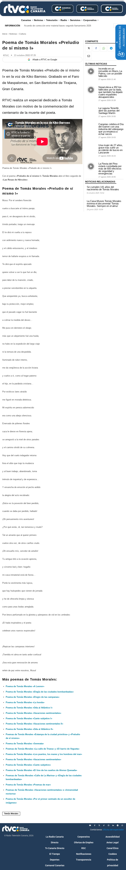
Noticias (13, 34)
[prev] (115, 26)
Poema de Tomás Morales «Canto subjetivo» (28, 765)
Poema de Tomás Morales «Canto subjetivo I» (29, 718)
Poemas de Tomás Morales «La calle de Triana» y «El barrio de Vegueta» (42, 749)
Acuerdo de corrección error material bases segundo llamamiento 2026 (57, 25)
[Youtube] (90, 825)
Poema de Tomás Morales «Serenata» (25, 743)
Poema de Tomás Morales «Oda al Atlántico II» (29, 729)
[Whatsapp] (122, 825)
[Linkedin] (113, 825)
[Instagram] (108, 825)
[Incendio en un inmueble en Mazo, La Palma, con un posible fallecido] (91, 71)
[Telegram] (111, 48)
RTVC (6, 55)
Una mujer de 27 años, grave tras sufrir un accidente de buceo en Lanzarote (110, 149)
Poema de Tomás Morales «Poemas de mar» (28, 784)
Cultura (22, 34)
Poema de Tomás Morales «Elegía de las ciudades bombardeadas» (40, 692)
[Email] (88, 56)
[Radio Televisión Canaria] (24, 8)
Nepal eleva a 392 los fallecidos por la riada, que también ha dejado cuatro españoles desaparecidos (110, 92)
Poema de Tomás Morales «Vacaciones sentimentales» (33, 759)
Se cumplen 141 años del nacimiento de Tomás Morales (103, 188)
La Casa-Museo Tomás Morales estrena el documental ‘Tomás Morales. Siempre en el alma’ (104, 203)
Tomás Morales (11, 813)
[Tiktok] (103, 825)
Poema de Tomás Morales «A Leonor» (25, 686)
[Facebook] (96, 48)
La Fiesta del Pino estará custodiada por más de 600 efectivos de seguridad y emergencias (110, 168)
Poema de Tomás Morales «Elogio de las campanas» (32, 697)
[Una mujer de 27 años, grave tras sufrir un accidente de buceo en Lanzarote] (91, 148)
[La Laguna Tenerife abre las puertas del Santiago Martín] (91, 111)
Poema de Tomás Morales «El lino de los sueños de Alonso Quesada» (41, 770)
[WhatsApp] (103, 48)
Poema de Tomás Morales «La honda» (25, 702)
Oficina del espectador (113, 829)
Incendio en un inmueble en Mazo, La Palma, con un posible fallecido (110, 72)
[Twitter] (99, 825)
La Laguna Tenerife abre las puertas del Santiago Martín (108, 110)
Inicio (4, 34)
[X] (88, 48)
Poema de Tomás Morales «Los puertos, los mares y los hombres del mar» (44, 754)
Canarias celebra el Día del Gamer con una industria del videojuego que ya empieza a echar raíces (111, 129)
